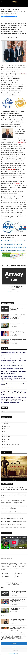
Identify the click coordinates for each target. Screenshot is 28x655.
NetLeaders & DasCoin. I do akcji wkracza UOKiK (11, 524)
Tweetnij (10, 16)
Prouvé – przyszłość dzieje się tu (8, 387)
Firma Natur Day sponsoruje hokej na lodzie (13, 247)
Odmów (14, 647)
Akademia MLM (7, 428)
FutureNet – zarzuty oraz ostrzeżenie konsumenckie (12, 518)
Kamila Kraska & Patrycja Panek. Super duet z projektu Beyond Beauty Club (17, 621)
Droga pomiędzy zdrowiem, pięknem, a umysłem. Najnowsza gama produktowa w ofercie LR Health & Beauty (13, 392)
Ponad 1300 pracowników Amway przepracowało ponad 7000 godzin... (14, 287)
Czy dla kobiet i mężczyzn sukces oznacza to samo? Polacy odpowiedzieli (18, 340)
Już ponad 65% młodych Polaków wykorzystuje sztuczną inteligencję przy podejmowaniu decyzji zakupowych (18, 316)
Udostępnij (4, 16)
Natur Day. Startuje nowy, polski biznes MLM (14, 241)
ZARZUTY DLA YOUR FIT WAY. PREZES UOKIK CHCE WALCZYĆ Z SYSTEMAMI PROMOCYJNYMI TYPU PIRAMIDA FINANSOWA (14, 489)
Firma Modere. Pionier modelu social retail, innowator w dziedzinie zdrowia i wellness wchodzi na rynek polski (13, 354)
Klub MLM (6, 441)
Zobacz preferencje (14, 650)
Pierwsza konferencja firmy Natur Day (12, 244)
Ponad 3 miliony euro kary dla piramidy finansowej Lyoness (13, 521)
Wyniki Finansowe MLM (9, 447)
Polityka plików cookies (13, 653)
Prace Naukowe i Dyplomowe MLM (11, 444)
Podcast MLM (7, 436)
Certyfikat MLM (7, 439)
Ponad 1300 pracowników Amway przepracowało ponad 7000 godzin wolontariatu (18, 308)
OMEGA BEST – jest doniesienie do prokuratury (11, 511)
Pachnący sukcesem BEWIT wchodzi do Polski (12, 368)
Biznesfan (6, 423)
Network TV (6, 434)
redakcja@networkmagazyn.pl (15, 584)
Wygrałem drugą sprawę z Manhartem (9, 515)
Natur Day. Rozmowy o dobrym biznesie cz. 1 (13, 250)
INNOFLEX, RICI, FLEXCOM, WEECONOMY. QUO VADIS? (13, 527)
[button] (26, 630)
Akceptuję (14, 643)
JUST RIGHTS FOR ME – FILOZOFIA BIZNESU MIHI (12, 365)
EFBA (5, 431)
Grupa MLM (6, 421)
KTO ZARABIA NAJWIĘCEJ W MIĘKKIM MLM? (17, 324)
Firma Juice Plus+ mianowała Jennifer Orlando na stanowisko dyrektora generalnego (17, 333)
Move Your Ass (7, 426)
